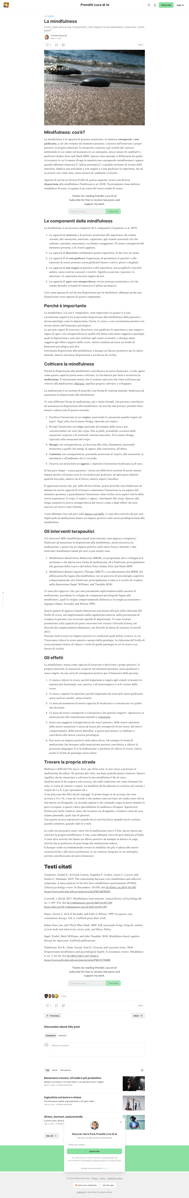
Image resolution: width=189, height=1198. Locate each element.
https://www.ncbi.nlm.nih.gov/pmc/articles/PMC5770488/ (77, 960)
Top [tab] (47, 1070)
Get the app (108, 1185)
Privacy (95, 1178)
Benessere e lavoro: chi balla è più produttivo (72, 1078)
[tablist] (56, 1035)
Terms (102, 1178)
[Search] (149, 5)
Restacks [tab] (62, 1035)
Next (136, 1015)
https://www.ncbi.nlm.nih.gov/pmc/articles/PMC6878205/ (77, 892)
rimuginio (104, 717)
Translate (50, 16)
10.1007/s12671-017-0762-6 (82, 956)
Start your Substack (87, 1185)
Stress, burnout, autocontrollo (63, 1116)
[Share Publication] (155, 5)
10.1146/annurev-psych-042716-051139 (89, 903)
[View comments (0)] (56, 45)
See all (49, 1135)
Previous (54, 1015)
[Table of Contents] (3, 599)
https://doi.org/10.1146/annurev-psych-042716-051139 (75, 907)
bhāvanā (79, 384)
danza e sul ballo (94, 514)
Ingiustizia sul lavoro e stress (62, 1097)
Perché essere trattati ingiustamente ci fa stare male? (69, 1101)
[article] (94, 1083)
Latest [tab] (54, 1070)
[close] (121, 1122)
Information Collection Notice (93, 1160)
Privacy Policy (115, 1160)
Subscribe (166, 5)
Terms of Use (108, 1157)
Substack (81, 1192)
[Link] (40, 132)
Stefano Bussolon (59, 36)
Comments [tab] (51, 1035)
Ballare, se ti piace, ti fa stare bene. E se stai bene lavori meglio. (74, 1081)
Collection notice (114, 1178)
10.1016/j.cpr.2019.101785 (121, 887)
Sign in (180, 5)
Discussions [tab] (65, 1070)
